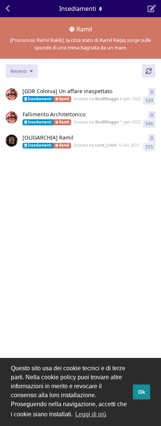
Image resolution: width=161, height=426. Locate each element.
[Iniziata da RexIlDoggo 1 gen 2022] (12, 117)
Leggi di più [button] (90, 414)
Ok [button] (141, 392)
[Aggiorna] (148, 71)
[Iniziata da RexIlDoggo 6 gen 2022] (12, 94)
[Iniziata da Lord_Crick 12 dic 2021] (12, 141)
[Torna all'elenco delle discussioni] (7, 8)
